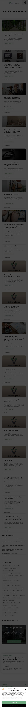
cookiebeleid (10, 698)
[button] (25, 689)
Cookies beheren (14, 705)
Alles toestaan (14, 702)
